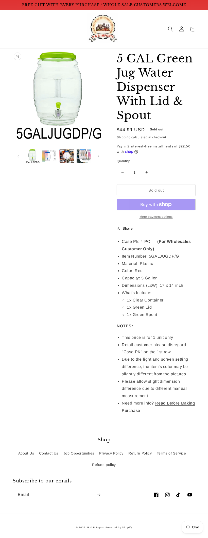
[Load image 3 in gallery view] (66, 156)
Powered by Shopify (119, 527)
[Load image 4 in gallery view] (84, 156)
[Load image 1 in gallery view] (32, 156)
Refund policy (104, 465)
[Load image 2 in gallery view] (49, 156)
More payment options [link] (156, 216)
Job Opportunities (78, 453)
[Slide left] (18, 156)
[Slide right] (98, 156)
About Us (26, 453)
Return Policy (140, 453)
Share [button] (128, 228)
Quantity (123, 161)
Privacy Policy (111, 453)
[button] (15, 29)
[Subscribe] (98, 494)
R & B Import (96, 527)
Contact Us (48, 453)
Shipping (124, 137)
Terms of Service (171, 453)
